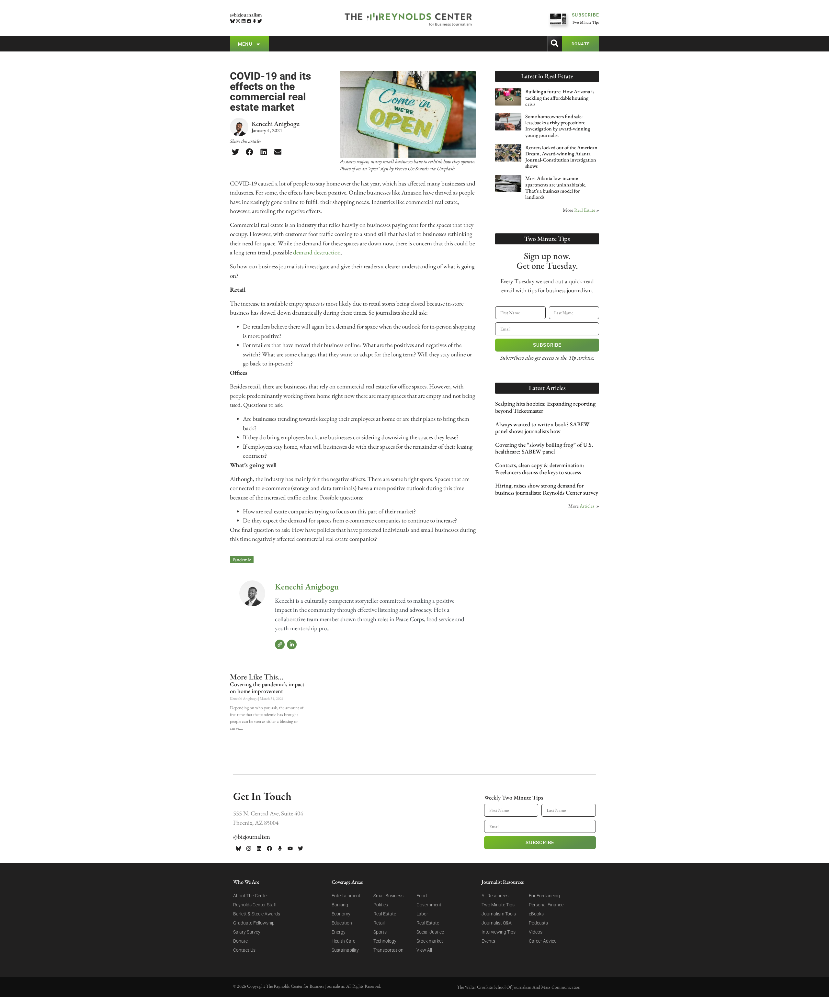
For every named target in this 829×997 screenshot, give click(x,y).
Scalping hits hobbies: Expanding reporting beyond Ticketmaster (545, 407)
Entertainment (346, 895)
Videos (535, 932)
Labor (422, 913)
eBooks (536, 913)
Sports (380, 932)
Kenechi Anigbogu (307, 586)
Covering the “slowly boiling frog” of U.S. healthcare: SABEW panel (544, 448)
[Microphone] (254, 21)
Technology (384, 941)
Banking (340, 904)
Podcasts (538, 922)
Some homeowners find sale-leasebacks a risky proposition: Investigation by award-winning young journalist (557, 126)
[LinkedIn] (292, 644)
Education (342, 922)
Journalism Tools (499, 913)
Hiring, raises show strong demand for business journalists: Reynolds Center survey (546, 489)
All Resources (495, 895)
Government (428, 904)
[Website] (280, 644)
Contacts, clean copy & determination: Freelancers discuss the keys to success (539, 468)
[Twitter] (260, 21)
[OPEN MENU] (258, 44)
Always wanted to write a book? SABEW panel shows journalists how (542, 427)
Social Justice (430, 932)
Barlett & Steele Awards (256, 913)
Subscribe (547, 345)
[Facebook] (249, 21)
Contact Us (244, 950)
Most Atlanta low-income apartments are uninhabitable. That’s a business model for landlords (555, 187)
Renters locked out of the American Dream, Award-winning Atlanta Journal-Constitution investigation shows (561, 157)
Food (421, 895)
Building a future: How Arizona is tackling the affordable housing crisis (559, 97)
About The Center (250, 895)
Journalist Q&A (497, 922)
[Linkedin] (243, 21)
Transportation (388, 950)
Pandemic (242, 559)
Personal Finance (546, 904)
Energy (339, 932)
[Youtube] (290, 848)
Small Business (388, 895)
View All (424, 950)
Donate (240, 941)
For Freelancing (544, 895)
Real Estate (584, 210)
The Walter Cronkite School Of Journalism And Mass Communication (518, 987)
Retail (379, 922)
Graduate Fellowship (254, 922)
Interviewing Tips (499, 932)
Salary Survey (246, 932)
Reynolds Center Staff (255, 904)
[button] (235, 151)
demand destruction (317, 252)
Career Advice (542, 941)
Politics (380, 904)
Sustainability (345, 950)
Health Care (343, 941)
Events (488, 941)
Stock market (429, 941)
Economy (341, 913)
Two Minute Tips (498, 904)
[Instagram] (238, 21)
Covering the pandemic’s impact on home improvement (267, 687)
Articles (587, 506)
